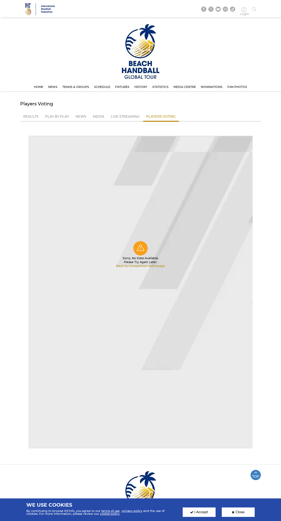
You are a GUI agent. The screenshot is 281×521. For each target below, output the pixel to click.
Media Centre (184, 87)
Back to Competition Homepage (140, 266)
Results (30, 116)
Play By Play (57, 116)
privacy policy (132, 511)
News (52, 87)
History (140, 87)
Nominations (211, 87)
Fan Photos (237, 87)
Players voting (161, 116)
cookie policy (110, 514)
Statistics (160, 87)
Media (98, 116)
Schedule (102, 87)
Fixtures (122, 87)
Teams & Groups (75, 87)
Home (38, 87)
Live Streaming (125, 116)
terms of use (110, 511)
